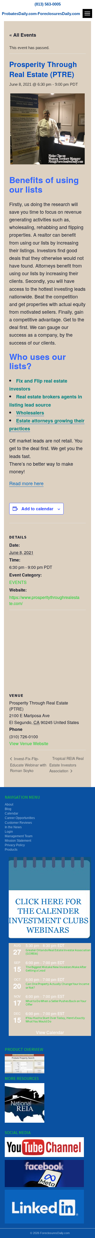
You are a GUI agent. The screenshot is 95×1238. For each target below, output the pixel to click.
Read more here (26, 483)
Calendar (11, 813)
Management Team (18, 836)
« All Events (22, 34)
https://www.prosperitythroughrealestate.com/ (44, 600)
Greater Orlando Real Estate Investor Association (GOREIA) (58, 951)
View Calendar (50, 1032)
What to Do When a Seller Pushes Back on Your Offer (56, 1002)
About (9, 804)
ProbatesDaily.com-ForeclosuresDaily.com (41, 13)
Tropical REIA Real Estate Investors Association (66, 764)
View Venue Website (28, 743)
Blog (8, 809)
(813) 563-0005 (48, 4)
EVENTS (18, 582)
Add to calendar (37, 509)
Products (11, 849)
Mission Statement (18, 840)
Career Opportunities (20, 818)
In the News (13, 827)
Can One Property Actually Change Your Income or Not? (57, 985)
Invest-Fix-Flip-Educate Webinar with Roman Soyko (28, 764)
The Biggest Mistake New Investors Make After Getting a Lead (56, 968)
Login (9, 832)
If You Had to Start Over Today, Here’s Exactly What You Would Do (55, 1019)
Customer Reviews (18, 823)
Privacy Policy (15, 845)
